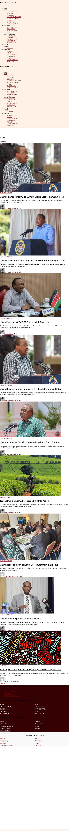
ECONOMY (38, 721)
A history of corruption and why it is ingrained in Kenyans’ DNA (30, 669)
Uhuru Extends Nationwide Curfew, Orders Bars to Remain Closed (32, 197)
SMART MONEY (4, 724)
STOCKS (37, 728)
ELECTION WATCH (5, 706)
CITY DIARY (3, 711)
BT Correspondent (9, 576)
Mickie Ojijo (8, 681)
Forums (37, 743)
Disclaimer (3, 743)
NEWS (36, 704)
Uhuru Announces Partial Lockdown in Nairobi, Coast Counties (30, 442)
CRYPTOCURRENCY (5, 728)
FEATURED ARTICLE (40, 709)
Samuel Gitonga (9, 208)
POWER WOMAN (40, 713)
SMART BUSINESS (5, 731)
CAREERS (2, 709)
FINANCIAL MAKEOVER (6, 726)
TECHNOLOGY (39, 706)
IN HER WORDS (4, 713)
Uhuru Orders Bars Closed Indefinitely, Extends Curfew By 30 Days (32, 260)
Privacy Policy (4, 741)
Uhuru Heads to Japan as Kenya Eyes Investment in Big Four (29, 564)
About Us (2, 738)
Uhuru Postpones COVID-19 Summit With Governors (25, 322)
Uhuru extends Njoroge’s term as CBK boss (21, 618)
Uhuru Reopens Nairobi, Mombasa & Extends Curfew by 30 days (31, 389)
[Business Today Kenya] (8, 68)
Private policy (39, 741)
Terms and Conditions (6, 745)
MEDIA (2, 704)
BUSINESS (3, 721)
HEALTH (37, 711)
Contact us (38, 745)
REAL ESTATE (38, 724)
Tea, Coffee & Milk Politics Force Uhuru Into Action (24, 501)
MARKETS (37, 726)
